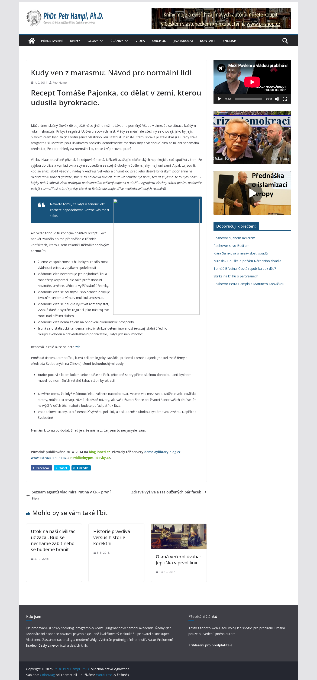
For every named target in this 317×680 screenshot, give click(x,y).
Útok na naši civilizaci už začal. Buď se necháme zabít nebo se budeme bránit (54, 540)
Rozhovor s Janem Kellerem (234, 238)
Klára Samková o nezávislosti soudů (240, 253)
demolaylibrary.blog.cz (162, 452)
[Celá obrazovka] (284, 99)
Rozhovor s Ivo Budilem (231, 245)
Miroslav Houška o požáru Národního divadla (247, 261)
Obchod (159, 40)
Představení (52, 40)
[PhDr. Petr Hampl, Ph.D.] (31, 40)
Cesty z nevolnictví (53, 645)
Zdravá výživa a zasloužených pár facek (166, 492)
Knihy (75, 40)
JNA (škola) (183, 40)
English (229, 40)
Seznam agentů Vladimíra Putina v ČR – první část (71, 495)
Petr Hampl (60, 83)
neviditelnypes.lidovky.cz (90, 457)
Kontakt (207, 40)
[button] (100, 41)
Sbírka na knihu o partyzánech (235, 276)
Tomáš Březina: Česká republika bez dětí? (244, 268)
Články (116, 40)
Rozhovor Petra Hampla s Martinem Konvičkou (248, 284)
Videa (140, 40)
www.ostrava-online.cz (49, 457)
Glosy (92, 40)
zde (78, 347)
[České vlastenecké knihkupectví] (221, 11)
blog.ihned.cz (99, 452)
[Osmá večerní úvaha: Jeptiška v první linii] (179, 527)
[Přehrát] (219, 99)
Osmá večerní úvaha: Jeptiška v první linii (178, 559)
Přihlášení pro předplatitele (210, 645)
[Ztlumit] (277, 99)
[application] (252, 82)
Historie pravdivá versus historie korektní (111, 537)
